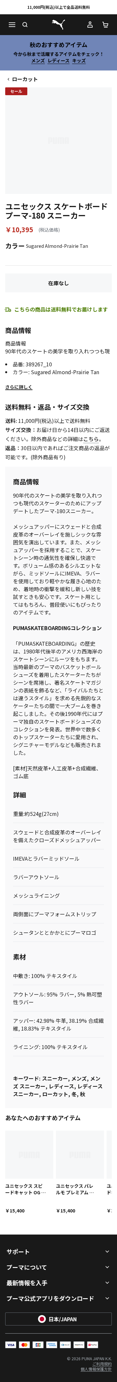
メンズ (38, 60)
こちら (91, 439)
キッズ (79, 60)
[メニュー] (11, 24)
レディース (58, 60)
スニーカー (55, 1078)
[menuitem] (102, 1363)
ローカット (25, 79)
